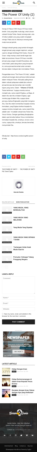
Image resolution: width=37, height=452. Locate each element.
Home (4, 8)
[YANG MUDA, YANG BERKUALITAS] (7, 210)
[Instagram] (16, 435)
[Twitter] (21, 435)
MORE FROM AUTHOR (22, 202)
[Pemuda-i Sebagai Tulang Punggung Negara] (7, 259)
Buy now (30, 446)
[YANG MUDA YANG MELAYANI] (7, 219)
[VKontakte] (32, 435)
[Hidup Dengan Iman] (6, 372)
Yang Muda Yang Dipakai (22, 227)
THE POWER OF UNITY (27, 169)
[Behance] (5, 435)
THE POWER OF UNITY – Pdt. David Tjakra (10, 170)
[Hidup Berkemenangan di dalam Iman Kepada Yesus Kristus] (6, 382)
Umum (14, 371)
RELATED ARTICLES (8, 202)
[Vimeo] (27, 435)
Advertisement (8, 446)
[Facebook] (10, 435)
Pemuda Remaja (12, 8)
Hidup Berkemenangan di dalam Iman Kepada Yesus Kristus (22, 381)
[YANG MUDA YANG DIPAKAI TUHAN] (7, 239)
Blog (16, 446)
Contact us (23, 446)
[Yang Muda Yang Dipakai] (7, 229)
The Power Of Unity (17, 11)
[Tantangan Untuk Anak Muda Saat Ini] (7, 249)
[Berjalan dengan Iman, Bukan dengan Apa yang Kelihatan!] (6, 393)
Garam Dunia (8, 18)
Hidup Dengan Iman (19, 369)
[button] (34, 3)
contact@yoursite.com (22, 430)
